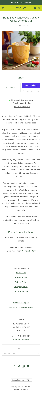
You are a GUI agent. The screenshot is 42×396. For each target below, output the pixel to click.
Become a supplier (21, 302)
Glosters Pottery (21, 26)
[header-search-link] (35, 8)
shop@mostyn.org (21, 339)
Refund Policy (21, 282)
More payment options (31, 91)
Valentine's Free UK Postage (21, 307)
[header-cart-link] (39, 8)
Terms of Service (21, 291)
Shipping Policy (21, 286)
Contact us (21, 272)
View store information (22, 107)
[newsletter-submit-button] (38, 354)
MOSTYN (27, 387)
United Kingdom (20, 380)
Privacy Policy (21, 277)
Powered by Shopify (21, 389)
